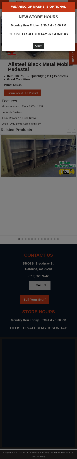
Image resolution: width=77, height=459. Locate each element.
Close (38, 45)
